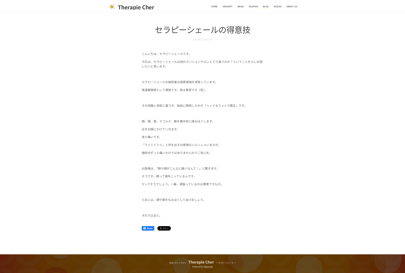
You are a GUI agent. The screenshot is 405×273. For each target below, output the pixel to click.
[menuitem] (215, 6)
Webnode (208, 266)
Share (150, 228)
